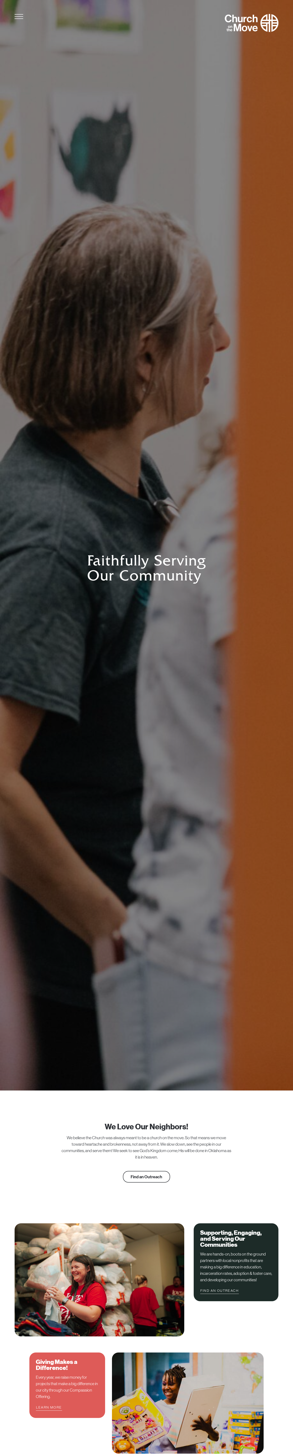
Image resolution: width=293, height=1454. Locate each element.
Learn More (49, 1407)
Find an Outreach (146, 1176)
